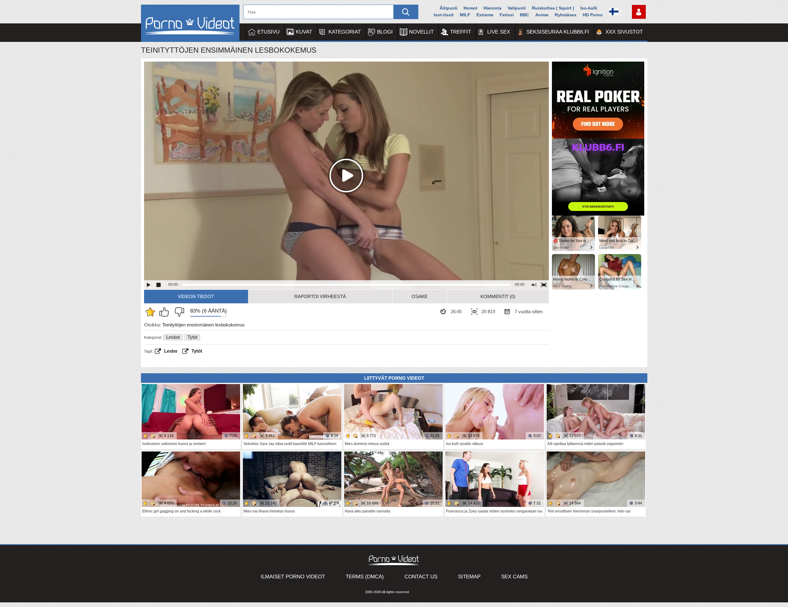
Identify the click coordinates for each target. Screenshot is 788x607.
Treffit (460, 32)
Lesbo (170, 351)
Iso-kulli (588, 8)
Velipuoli (517, 8)
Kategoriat (344, 32)
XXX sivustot (624, 32)
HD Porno (593, 14)
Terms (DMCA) (365, 577)
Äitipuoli (448, 8)
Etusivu (268, 32)
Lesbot (173, 337)
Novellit (421, 32)
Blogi (385, 32)
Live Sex (498, 32)
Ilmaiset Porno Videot (293, 577)
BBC (524, 14)
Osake (420, 296)
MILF (465, 14)
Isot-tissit (444, 14)
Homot (470, 8)
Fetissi (507, 14)
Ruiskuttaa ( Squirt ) (553, 8)
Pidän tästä (165, 312)
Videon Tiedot (196, 296)
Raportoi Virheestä (320, 296)
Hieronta (492, 8)
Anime (542, 14)
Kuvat (304, 32)
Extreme (484, 14)
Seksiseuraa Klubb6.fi (557, 32)
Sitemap (469, 577)
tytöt (196, 351)
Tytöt (192, 337)
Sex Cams (514, 577)
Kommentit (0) (497, 296)
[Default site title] (190, 23)
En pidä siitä (178, 312)
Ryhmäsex (566, 14)
